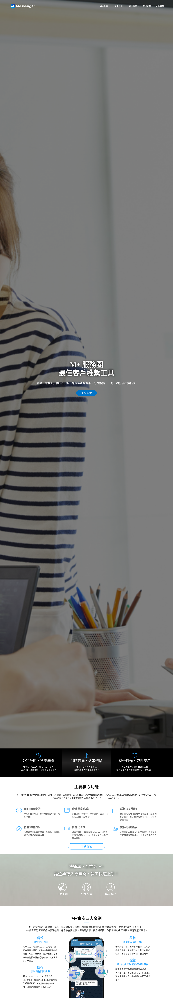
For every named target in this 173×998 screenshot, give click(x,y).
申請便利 (62, 894)
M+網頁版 (147, 6)
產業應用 (118, 6)
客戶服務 (133, 6)
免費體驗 (160, 6)
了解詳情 (98, 392)
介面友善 (86, 894)
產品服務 (104, 6)
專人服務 (110, 894)
